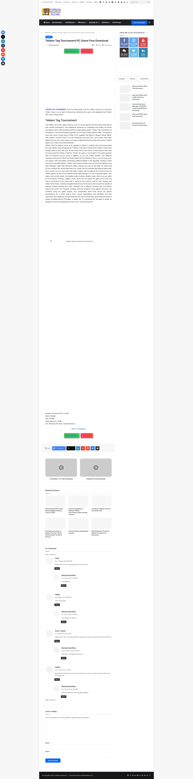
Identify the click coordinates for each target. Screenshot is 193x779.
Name (47, 743)
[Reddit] (88, 448)
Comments (144, 79)
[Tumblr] (3, 46)
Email (47, 751)
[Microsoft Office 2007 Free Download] (125, 89)
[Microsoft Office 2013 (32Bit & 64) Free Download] (125, 98)
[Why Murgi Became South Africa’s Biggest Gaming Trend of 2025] (55, 501)
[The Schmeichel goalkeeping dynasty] (78, 523)
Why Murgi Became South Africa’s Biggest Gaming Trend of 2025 (54, 510)
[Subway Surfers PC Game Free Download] (125, 126)
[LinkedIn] (78, 448)
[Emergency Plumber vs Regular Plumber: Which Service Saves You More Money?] (55, 523)
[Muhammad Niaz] (51, 11)
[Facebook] (3, 32)
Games (82, 22)
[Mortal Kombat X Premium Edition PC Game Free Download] (102, 523)
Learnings (58, 2)
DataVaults (82, 429)
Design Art (94, 22)
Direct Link (87, 51)
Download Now (71, 51)
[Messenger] (93, 448)
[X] (3, 37)
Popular (122, 79)
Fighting (59, 32)
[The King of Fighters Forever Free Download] (102, 501)
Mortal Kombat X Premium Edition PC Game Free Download (100, 533)
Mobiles (82, 2)
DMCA (96, 2)
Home (47, 22)
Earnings (89, 2)
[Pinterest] (83, 448)
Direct (73, 429)
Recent (132, 79)
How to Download (139, 22)
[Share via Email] (97, 448)
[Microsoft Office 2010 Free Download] (125, 117)
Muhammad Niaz (54, 45)
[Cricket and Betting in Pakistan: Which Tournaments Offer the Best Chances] (78, 501)
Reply (57, 568)
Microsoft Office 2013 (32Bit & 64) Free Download (139, 97)
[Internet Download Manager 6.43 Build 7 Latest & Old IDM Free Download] (125, 107)
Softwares (66, 2)
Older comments (50, 554)
